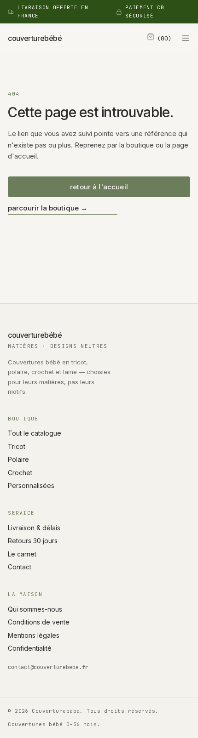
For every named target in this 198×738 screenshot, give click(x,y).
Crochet (20, 473)
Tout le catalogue (34, 433)
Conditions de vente (39, 622)
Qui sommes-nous (35, 609)
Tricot (16, 446)
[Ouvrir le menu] (185, 38)
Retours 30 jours (33, 541)
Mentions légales (33, 635)
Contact (19, 567)
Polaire (18, 459)
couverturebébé (35, 38)
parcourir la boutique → (47, 208)
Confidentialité (30, 648)
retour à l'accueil (99, 186)
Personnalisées (31, 485)
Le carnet (22, 554)
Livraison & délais (34, 528)
